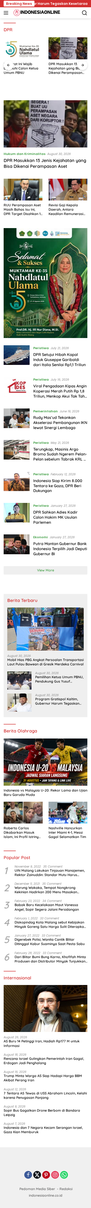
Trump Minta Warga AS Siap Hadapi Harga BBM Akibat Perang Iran (43, 1078)
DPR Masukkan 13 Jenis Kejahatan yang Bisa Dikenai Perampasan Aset (67, 68)
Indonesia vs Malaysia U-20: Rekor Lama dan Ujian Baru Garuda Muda (45, 792)
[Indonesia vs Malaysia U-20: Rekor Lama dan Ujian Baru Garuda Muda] (45, 762)
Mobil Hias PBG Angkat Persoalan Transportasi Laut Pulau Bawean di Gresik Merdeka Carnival (45, 662)
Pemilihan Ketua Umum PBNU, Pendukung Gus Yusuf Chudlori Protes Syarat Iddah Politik (59, 679)
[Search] (84, 13)
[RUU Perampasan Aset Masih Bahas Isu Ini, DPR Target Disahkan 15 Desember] (23, 189)
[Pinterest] (46, 1175)
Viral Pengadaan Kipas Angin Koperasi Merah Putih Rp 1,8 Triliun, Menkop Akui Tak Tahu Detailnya (60, 393)
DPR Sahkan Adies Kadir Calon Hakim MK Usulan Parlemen (55, 517)
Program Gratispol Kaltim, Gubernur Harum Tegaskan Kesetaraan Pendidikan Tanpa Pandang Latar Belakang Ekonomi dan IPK (57, 701)
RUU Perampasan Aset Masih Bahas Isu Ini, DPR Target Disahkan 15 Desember (23, 209)
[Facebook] (28, 1175)
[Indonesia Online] (36, 12)
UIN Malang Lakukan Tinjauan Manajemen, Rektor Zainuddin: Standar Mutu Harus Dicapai (50, 872)
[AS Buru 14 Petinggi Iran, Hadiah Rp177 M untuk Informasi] (45, 1008)
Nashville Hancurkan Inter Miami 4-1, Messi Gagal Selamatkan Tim (67, 832)
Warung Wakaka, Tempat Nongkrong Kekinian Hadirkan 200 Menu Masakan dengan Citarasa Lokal (46, 889)
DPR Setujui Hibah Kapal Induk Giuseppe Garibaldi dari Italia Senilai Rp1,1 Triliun (59, 359)
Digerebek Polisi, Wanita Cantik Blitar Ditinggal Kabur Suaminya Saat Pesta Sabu (50, 941)
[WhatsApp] (64, 1175)
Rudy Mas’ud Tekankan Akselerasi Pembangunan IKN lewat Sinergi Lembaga (60, 422)
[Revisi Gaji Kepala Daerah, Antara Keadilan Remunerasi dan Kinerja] (68, 189)
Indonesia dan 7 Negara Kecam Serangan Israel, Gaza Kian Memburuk (43, 1129)
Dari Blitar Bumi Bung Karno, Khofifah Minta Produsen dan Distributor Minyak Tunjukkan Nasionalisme (50, 959)
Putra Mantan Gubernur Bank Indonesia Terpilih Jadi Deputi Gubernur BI (60, 548)
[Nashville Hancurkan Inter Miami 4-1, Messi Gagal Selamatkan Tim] (68, 812)
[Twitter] (37, 1175)
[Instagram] (55, 1175)
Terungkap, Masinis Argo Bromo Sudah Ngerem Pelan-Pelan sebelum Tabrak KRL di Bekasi (60, 457)
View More (45, 570)
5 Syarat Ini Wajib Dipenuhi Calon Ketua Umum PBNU (21, 68)
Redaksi (66, 1189)
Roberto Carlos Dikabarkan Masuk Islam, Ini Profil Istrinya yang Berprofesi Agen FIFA (22, 832)
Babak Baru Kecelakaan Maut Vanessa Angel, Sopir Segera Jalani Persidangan (47, 907)
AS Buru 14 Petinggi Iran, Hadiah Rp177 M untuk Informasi (42, 1043)
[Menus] (7, 13)
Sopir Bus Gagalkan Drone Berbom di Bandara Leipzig (42, 1112)
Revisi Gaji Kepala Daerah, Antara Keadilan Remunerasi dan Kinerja (66, 209)
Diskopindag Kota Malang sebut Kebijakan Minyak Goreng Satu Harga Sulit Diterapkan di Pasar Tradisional (50, 924)
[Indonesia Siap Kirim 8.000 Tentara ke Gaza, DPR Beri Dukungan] (17, 483)
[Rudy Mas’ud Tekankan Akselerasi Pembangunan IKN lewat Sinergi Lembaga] (17, 420)
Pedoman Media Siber (37, 1189)
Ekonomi (40, 537)
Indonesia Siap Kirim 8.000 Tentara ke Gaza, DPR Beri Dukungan (57, 485)
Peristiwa (41, 348)
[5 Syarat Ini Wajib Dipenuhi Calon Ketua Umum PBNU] (23, 48)
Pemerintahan (45, 411)
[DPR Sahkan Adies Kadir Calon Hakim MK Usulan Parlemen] (17, 515)
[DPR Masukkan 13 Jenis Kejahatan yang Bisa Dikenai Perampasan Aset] (68, 48)
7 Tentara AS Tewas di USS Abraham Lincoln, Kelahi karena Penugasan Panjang (45, 1095)
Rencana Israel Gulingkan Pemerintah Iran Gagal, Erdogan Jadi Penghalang (44, 1060)
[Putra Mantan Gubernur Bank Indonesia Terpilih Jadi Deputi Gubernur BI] (17, 546)
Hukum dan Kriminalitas (24, 154)
